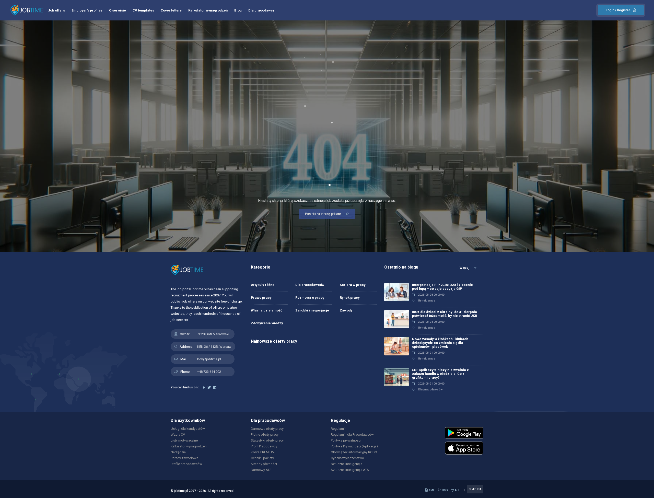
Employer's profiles (87, 10)
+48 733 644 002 (209, 372)
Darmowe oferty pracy (267, 429)
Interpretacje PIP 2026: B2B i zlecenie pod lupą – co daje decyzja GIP (442, 287)
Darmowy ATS (261, 470)
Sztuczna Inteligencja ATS (350, 470)
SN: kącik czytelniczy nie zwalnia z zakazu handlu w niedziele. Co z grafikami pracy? (440, 373)
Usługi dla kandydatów (188, 429)
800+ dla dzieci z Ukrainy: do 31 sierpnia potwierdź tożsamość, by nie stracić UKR (444, 314)
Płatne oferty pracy (264, 434)
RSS (444, 490)
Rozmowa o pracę (309, 297)
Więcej (465, 268)
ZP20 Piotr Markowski (213, 334)
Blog (238, 10)
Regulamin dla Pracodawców (352, 434)
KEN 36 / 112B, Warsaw (214, 347)
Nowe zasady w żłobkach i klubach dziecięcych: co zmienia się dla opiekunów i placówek (440, 343)
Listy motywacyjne (184, 440)
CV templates (143, 10)
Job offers (56, 10)
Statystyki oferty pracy (267, 440)
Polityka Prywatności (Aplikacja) (354, 446)
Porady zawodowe (184, 458)
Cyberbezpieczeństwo (347, 458)
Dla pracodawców (309, 285)
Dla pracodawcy (261, 10)
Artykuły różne (262, 285)
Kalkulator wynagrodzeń (208, 10)
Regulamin (338, 429)
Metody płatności (264, 464)
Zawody (346, 310)
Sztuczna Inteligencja (346, 464)
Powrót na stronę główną (323, 214)
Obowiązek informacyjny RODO (354, 452)
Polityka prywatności (346, 440)
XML (431, 490)
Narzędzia (178, 452)
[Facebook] (204, 387)
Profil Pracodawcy (264, 446)
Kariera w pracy (353, 285)
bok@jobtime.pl (209, 359)
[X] (209, 387)
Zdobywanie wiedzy (267, 323)
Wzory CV (178, 434)
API (456, 490)
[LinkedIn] (214, 387)
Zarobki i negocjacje (312, 310)
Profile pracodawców (186, 464)
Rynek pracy (350, 297)
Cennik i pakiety (262, 458)
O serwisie (117, 10)
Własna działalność (266, 310)
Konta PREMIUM (263, 452)
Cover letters (171, 10)
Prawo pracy (261, 297)
